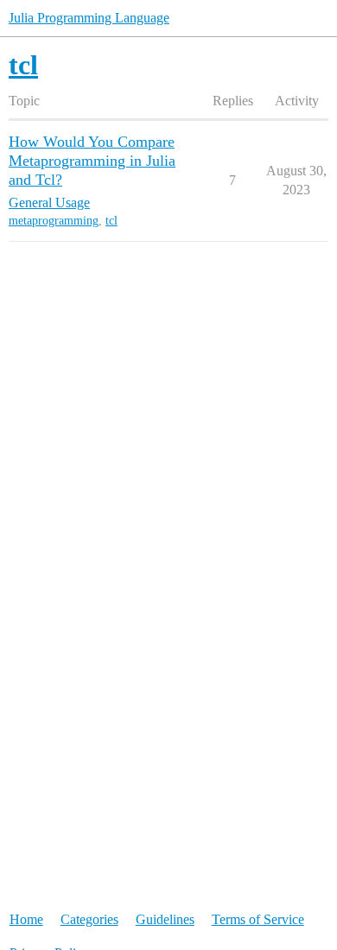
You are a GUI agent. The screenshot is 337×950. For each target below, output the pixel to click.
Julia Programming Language (89, 17)
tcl (111, 220)
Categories (89, 919)
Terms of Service (258, 919)
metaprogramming (54, 220)
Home (26, 919)
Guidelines (165, 919)
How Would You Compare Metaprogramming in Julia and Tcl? (92, 160)
